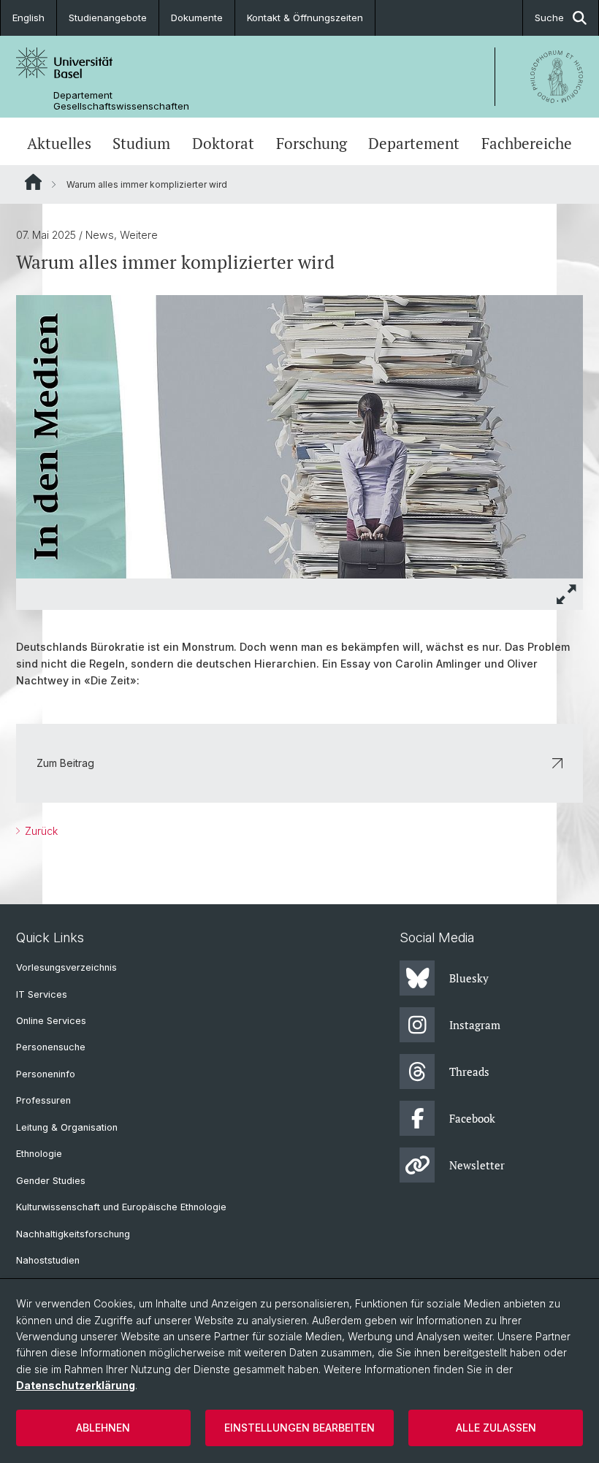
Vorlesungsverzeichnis (66, 967)
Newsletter (477, 1165)
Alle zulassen (496, 1427)
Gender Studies (50, 1180)
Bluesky (469, 978)
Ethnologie (39, 1153)
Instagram (474, 1024)
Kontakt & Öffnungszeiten (305, 17)
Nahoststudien (48, 1260)
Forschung (311, 143)
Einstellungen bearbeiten (299, 1427)
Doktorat (223, 143)
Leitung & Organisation (67, 1127)
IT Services (41, 994)
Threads (469, 1071)
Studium (141, 143)
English (28, 17)
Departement (413, 143)
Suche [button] (549, 17)
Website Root (33, 182)
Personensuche (50, 1047)
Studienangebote (108, 17)
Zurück (40, 831)
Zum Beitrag (65, 763)
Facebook (472, 1118)
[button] (567, 594)
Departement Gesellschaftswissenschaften (121, 101)
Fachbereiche (526, 143)
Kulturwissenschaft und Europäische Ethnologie (121, 1207)
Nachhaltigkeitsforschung (73, 1234)
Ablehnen (103, 1427)
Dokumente (197, 17)
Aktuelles (59, 143)
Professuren (43, 1100)
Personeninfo (45, 1074)
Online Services (51, 1020)
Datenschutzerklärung (75, 1385)
